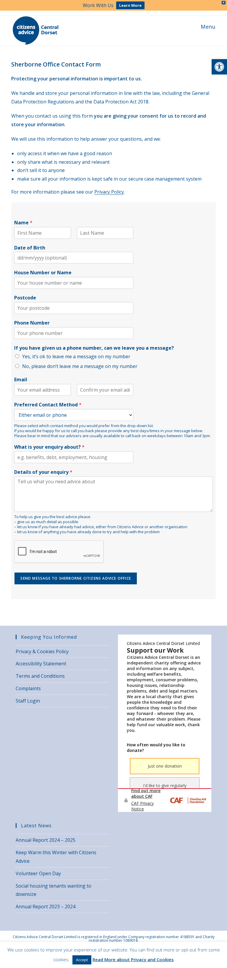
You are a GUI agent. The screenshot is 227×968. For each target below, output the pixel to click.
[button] (219, 66)
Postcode (25, 298)
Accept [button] (82, 959)
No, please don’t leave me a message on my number (79, 366)
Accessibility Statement (41, 663)
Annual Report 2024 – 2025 (45, 840)
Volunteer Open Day (38, 873)
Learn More (130, 5)
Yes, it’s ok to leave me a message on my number (76, 356)
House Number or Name (43, 273)
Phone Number (32, 323)
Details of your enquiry (43, 472)
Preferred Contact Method (48, 405)
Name (23, 223)
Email (20, 380)
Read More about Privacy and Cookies (133, 959)
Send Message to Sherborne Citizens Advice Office (75, 578)
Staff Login (28, 701)
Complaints (28, 688)
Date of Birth (29, 248)
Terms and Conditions (40, 676)
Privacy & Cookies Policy (42, 651)
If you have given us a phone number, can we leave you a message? (94, 348)
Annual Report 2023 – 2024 (45, 906)
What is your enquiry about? (49, 447)
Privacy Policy (109, 192)
